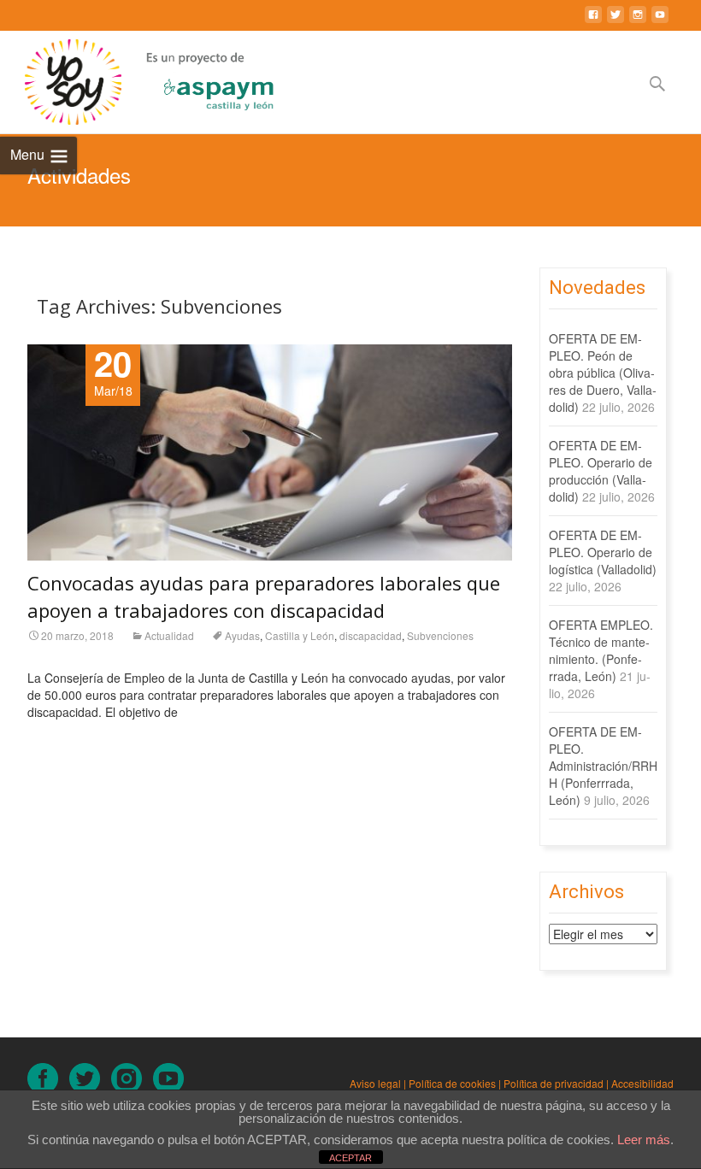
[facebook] (593, 21)
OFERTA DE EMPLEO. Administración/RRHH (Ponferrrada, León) (603, 765)
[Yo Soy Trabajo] (60, 82)
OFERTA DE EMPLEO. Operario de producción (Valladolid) (600, 471)
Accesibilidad (642, 1083)
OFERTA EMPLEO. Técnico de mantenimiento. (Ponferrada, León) (601, 650)
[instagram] (637, 21)
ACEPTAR (350, 1158)
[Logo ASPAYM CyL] (197, 78)
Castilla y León (299, 635)
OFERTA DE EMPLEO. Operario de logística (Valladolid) (603, 552)
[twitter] (615, 21)
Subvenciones (440, 635)
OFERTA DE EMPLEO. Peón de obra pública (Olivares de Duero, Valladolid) (603, 372)
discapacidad (370, 635)
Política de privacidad (554, 1083)
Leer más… (59, 739)
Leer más (643, 1139)
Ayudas (242, 635)
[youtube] (660, 21)
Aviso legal (375, 1083)
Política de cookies (452, 1083)
